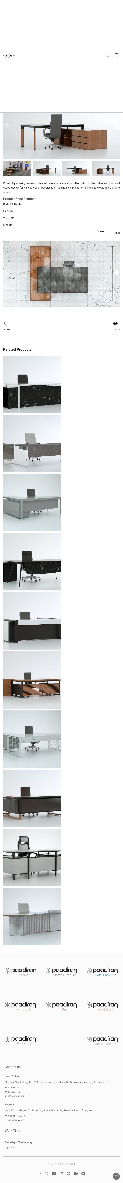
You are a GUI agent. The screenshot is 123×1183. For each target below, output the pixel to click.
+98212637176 (12, 1092)
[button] (116, 125)
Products (108, 59)
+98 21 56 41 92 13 (15, 1115)
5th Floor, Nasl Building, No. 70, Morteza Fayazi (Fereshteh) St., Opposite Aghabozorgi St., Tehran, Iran (57, 1082)
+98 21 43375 (12, 1087)
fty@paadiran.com (14, 1120)
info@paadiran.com (15, 1096)
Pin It (117, 232)
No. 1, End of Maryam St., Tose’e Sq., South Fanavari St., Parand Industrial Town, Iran (49, 1110)
